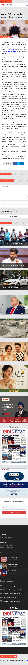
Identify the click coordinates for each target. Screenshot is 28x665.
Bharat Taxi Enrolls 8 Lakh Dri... (13, 287)
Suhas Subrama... (13, 564)
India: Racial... (12, 571)
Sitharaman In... (13, 557)
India (6, 10)
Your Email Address (7, 505)
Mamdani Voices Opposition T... (12, 586)
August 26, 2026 (13, 559)
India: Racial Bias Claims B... (11, 597)
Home (2, 10)
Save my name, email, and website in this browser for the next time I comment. (9, 211)
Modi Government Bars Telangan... (14, 265)
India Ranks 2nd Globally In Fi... (13, 243)
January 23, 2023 (6, 37)
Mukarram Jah (10, 49)
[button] (14, 304)
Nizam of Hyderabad (12, 51)
